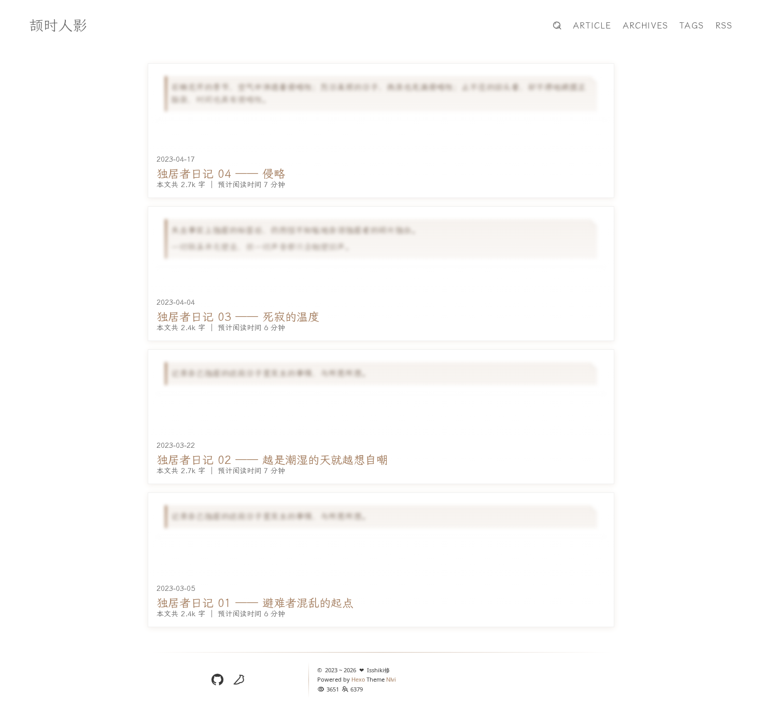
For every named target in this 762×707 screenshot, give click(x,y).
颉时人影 (58, 25)
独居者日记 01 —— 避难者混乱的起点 (255, 603)
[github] (217, 680)
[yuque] (239, 680)
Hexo (358, 679)
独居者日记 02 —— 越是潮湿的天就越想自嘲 (272, 460)
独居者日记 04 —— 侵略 (221, 174)
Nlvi (391, 679)
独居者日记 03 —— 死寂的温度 (238, 317)
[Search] (557, 26)
